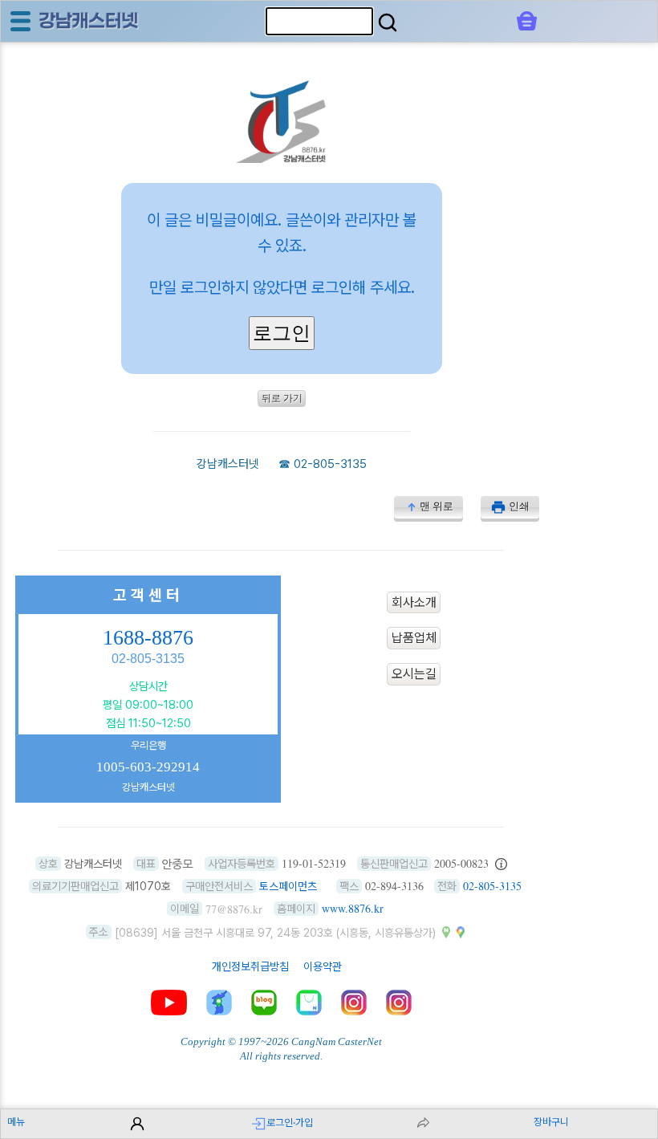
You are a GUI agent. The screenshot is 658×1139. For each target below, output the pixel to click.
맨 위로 (436, 506)
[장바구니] (527, 21)
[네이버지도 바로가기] (446, 932)
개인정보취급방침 (250, 966)
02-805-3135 (330, 464)
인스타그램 (354, 1002)
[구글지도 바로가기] (460, 932)
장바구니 (551, 1122)
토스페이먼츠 (288, 886)
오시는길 (414, 673)
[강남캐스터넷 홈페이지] (89, 20)
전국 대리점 (219, 1002)
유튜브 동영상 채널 (169, 1002)
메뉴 (16, 1122)
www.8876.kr (353, 908)
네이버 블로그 (264, 1002)
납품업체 (414, 638)
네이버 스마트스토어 (309, 1002)
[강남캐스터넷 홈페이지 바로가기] (282, 158)
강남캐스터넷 (228, 464)
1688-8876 (148, 637)
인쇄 (519, 506)
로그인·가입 (289, 1123)
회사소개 (414, 602)
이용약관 (322, 966)
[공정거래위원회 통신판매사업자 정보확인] (501, 863)
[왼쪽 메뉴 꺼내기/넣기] (20, 21)
